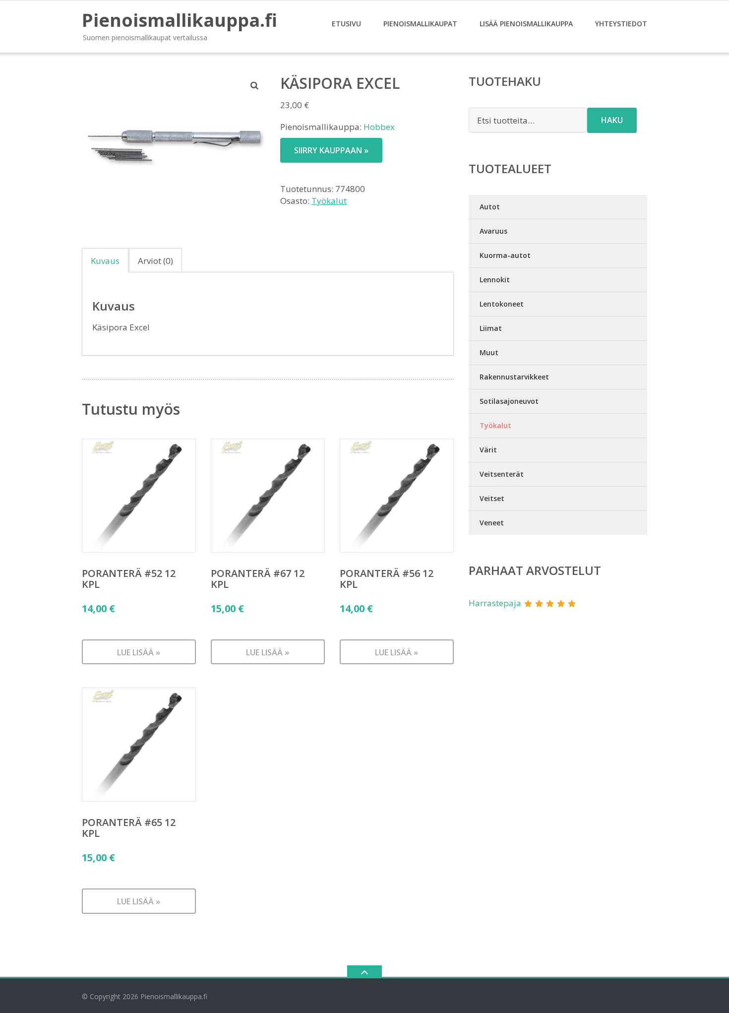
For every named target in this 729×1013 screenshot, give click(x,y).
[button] (254, 85)
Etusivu (346, 23)
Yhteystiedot (621, 23)
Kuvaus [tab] (105, 260)
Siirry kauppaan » (331, 150)
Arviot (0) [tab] (155, 260)
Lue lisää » (138, 652)
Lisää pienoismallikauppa (526, 23)
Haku (612, 120)
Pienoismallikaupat (420, 23)
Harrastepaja (495, 603)
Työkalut (329, 200)
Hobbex (379, 126)
